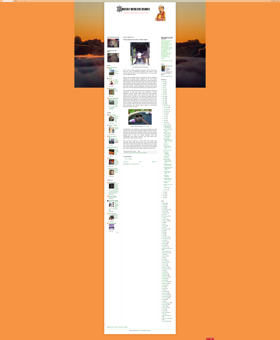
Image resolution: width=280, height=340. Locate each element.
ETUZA (110, 78)
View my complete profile (166, 76)
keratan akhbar (165, 251)
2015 (164, 102)
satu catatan (165, 297)
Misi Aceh (164, 264)
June (165, 116)
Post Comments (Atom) (134, 164)
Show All (117, 232)
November (166, 107)
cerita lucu (164, 219)
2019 (164, 94)
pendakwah (164, 273)
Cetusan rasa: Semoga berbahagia (166, 153)
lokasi (163, 259)
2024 (164, 85)
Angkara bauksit (165, 209)
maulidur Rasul (165, 262)
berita (163, 214)
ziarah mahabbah (166, 321)
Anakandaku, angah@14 (166, 176)
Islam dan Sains (165, 238)
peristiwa (164, 278)
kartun (163, 240)
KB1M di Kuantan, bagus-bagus (167, 133)
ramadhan (164, 291)
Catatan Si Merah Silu (113, 98)
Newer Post (126, 161)
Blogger (148, 330)
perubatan (164, 280)
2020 (164, 92)
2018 (164, 96)
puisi (163, 289)
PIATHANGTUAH (112, 223)
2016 (164, 100)
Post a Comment (128, 159)
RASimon (139, 330)
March (165, 122)
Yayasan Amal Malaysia (167, 318)
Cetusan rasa (165, 220)
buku (163, 217)
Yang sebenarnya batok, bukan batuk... (167, 172)
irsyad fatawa (165, 237)
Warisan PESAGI (112, 196)
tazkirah (164, 306)
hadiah (163, 230)
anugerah (164, 211)
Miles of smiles (112, 114)
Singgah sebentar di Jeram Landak (167, 179)
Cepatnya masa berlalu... (166, 182)
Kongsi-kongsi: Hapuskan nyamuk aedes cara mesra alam (167, 140)
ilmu (163, 235)
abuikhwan (170, 66)
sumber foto (146, 126)
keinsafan (164, 241)
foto (163, 227)
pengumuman (165, 276)
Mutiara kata (165, 267)
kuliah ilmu (164, 256)
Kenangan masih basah (167, 248)
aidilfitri (163, 204)
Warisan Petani (112, 88)
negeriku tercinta (165, 268)
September (166, 111)
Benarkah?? (166, 144)
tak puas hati (165, 304)
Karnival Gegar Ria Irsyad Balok (167, 136)
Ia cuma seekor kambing (166, 157)
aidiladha (164, 203)
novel (163, 270)
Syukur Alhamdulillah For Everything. (117, 82)
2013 (164, 192)
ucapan (163, 310)
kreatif (163, 254)
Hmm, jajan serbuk (167, 150)
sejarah (163, 299)
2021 (164, 91)
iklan (163, 233)
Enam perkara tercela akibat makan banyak (168, 168)
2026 (164, 81)
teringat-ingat (165, 307)
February (166, 124)
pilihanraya (164, 285)
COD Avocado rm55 (113, 197)
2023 (164, 87)
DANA (110, 158)
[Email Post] (138, 151)
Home (140, 161)
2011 (164, 195)
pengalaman (164, 275)
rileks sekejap (144, 152)
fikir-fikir (134, 152)
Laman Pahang (112, 182)
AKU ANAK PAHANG (113, 200)
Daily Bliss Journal (113, 168)
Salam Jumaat (165, 296)
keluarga (164, 243)
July (165, 114)
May (165, 118)
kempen (164, 245)
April (165, 120)
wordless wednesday (166, 315)
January (165, 189)
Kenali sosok (165, 246)
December (166, 105)
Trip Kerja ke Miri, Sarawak (117, 171)
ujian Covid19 (165, 312)
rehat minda (138, 152)
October (165, 109)
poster (163, 286)
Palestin (164, 272)
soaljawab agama (166, 302)
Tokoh (163, 309)
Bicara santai (129, 152)
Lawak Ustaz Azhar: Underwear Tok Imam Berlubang (167, 127)
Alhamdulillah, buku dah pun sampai (167, 165)
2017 (164, 98)
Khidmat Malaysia (166, 252)
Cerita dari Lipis (112, 213)
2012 (164, 194)
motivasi (164, 265)
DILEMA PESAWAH (116, 129)
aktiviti (163, 208)
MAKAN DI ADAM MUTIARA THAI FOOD (117, 152)
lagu (163, 257)
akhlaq (163, 206)
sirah (163, 301)
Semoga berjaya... (167, 187)
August (165, 113)
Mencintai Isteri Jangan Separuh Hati (167, 147)
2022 (164, 89)
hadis (163, 232)
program (164, 288)
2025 (164, 83)
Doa (163, 224)
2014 (164, 104)
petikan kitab (165, 283)
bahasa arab (164, 212)
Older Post (154, 161)
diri (163, 222)
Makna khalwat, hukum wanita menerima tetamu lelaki (167, 160)
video (163, 314)
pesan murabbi (165, 281)
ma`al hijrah (164, 260)
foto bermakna (165, 229)
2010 (164, 197)
